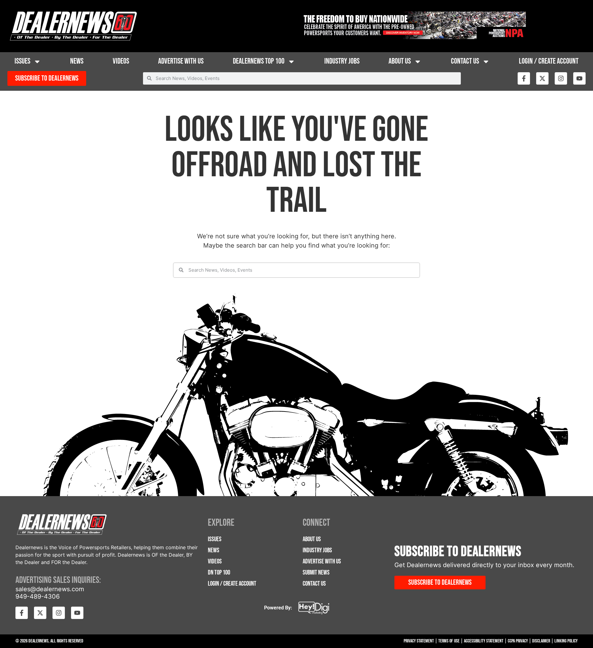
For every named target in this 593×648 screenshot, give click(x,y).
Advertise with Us (181, 61)
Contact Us (465, 61)
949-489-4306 (37, 596)
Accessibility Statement (483, 641)
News (76, 61)
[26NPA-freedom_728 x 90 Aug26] (413, 37)
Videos (121, 61)
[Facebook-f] (524, 78)
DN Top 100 (219, 572)
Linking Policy (566, 641)
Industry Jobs (342, 61)
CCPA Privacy (518, 641)
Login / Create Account (548, 61)
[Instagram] (561, 78)
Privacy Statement (419, 641)
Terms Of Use (449, 641)
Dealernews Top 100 (258, 61)
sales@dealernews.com (49, 589)
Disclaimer (541, 641)
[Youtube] (579, 78)
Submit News (316, 572)
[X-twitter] (542, 78)
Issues (22, 61)
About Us (400, 61)
